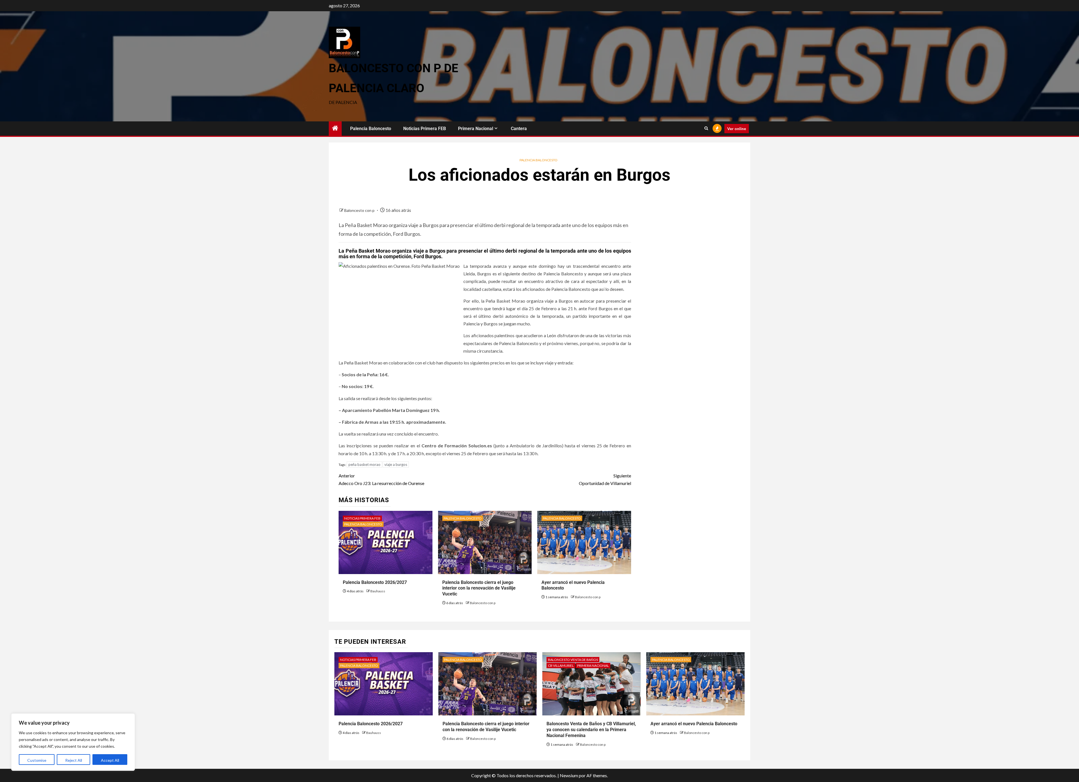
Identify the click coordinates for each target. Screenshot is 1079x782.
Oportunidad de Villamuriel (605, 479)
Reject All (73, 760)
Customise (36, 760)
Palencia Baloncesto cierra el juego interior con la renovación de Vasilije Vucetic (479, 588)
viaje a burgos (395, 464)
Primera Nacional (475, 128)
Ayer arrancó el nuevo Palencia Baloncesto (693, 723)
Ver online (736, 128)
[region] (73, 742)
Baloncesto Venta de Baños (573, 660)
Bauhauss (377, 591)
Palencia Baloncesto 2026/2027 (375, 582)
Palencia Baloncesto (370, 128)
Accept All (110, 760)
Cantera (519, 128)
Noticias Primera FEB (424, 128)
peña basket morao (364, 464)
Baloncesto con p (359, 210)
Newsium (569, 775)
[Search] (706, 128)
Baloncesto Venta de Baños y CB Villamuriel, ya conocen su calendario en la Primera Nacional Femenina (591, 729)
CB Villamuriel (561, 665)
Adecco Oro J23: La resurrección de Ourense (381, 479)
